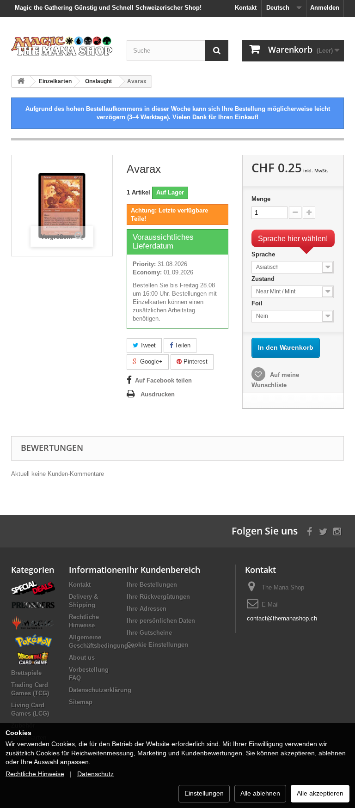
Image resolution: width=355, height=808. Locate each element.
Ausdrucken (158, 394)
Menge (260, 198)
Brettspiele (26, 672)
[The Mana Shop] (62, 46)
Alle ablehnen (260, 793)
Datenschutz (95, 774)
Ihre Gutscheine (149, 632)
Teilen (181, 345)
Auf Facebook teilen (163, 380)
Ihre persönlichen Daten (161, 620)
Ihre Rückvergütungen (158, 596)
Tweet (147, 345)
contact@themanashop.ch (282, 618)
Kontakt (246, 7)
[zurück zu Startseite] (21, 81)
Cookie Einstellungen (157, 644)
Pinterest (195, 361)
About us (82, 657)
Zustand (263, 278)
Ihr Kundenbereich (163, 569)
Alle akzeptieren (320, 793)
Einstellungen (204, 793)
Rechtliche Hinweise (35, 774)
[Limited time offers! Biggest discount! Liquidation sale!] (33, 586)
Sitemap (80, 702)
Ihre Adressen (146, 608)
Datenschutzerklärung (100, 689)
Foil (257, 303)
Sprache (264, 254)
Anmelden (324, 7)
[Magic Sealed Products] (33, 622)
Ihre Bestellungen (152, 584)
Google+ (150, 361)
